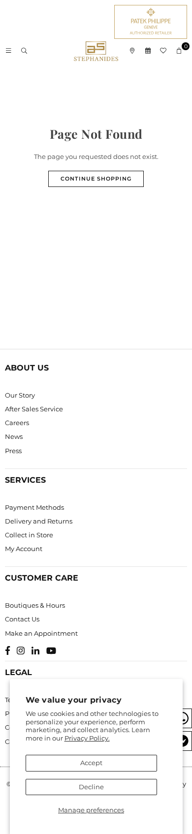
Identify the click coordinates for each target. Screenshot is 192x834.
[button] (179, 51)
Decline (91, 787)
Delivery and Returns (38, 521)
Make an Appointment (41, 633)
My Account (23, 549)
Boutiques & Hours (35, 605)
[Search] (24, 51)
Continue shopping (96, 178)
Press (13, 451)
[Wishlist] (163, 51)
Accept (91, 763)
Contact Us (22, 619)
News (14, 436)
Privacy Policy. (87, 738)
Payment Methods (34, 507)
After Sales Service (34, 409)
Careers (17, 423)
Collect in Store (29, 535)
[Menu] (8, 51)
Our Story (20, 395)
